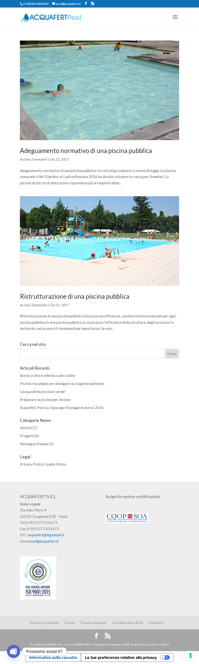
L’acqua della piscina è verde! (43, 391)
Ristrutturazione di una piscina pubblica (74, 296)
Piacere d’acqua (93, 623)
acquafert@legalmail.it (46, 535)
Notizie (26, 428)
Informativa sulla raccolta (53, 657)
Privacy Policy (31, 464)
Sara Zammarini (35, 159)
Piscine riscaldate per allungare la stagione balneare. (62, 383)
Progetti (27, 436)
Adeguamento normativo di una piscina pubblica (86, 150)
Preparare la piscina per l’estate (45, 399)
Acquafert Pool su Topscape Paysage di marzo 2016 (62, 407)
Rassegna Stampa (34, 444)
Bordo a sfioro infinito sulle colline (47, 375)
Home (70, 623)
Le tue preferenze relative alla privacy (121, 657)
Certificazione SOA (127, 623)
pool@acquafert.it (44, 541)
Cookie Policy (55, 464)
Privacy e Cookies (44, 623)
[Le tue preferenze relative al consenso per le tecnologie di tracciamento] (190, 655)
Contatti (156, 623)
